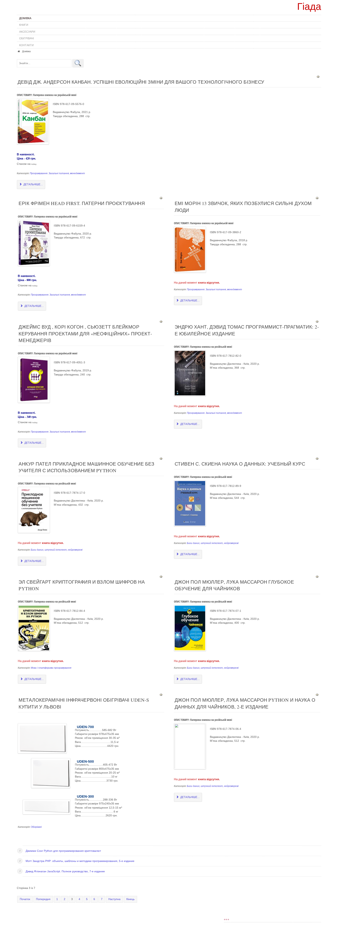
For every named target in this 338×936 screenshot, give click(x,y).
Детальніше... (33, 184)
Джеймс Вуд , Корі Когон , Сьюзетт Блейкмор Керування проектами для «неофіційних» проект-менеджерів (85, 333)
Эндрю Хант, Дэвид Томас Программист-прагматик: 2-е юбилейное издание (247, 330)
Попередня (43, 899)
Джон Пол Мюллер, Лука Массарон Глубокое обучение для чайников (234, 585)
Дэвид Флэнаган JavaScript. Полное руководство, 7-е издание (65, 871)
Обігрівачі (26, 38)
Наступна (114, 899)
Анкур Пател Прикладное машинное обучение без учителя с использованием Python (86, 467)
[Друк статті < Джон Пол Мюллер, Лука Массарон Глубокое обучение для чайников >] (317, 576)
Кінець (130, 899)
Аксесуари (27, 31)
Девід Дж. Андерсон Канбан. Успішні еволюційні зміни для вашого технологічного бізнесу (141, 82)
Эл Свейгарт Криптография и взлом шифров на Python (82, 585)
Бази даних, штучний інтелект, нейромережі (57, 549)
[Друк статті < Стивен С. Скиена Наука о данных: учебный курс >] (317, 458)
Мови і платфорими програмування (51, 667)
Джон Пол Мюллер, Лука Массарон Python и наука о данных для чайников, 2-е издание (245, 703)
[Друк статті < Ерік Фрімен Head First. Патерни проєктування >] (161, 197)
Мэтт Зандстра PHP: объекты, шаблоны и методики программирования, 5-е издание (80, 861)
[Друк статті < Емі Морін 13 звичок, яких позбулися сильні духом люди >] (317, 197)
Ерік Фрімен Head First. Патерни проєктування (82, 203)
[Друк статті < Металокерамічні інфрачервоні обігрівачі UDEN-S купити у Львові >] (161, 694)
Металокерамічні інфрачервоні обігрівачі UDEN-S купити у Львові (84, 703)
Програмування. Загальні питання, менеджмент (57, 173)
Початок (25, 899)
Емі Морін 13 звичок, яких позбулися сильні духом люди (243, 206)
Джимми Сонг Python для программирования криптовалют (63, 850)
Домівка (25, 18)
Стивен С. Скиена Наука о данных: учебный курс (240, 463)
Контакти (26, 45)
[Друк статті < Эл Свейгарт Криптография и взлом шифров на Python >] (161, 576)
